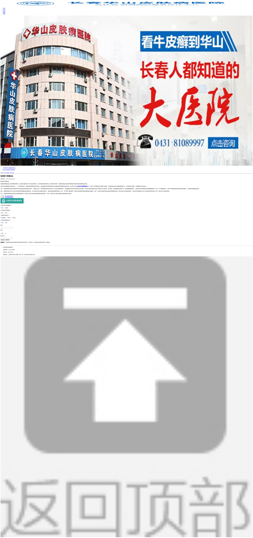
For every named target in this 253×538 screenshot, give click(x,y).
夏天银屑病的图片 (9, 196)
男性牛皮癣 (12, 172)
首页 (4, 8)
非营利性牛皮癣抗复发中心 (9, 167)
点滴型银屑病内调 (9, 197)
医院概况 (7, 172)
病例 (4, 12)
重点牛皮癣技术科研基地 (9, 169)
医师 (4, 11)
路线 (4, 13)
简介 (4, 9)
